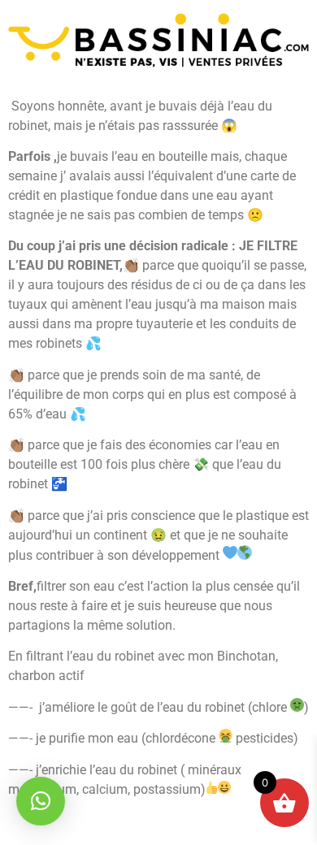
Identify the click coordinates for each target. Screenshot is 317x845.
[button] (40, 801)
